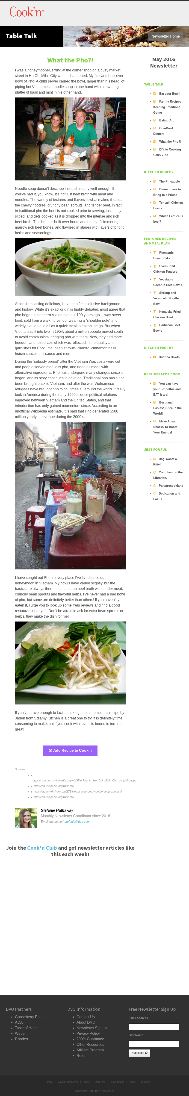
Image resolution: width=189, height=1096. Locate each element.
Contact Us (86, 1017)
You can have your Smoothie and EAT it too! (167, 389)
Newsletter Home (165, 36)
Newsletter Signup (92, 1028)
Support (145, 1082)
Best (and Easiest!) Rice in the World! (167, 408)
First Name (136, 1035)
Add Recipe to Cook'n (72, 750)
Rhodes (21, 1039)
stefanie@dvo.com (77, 821)
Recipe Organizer (68, 1082)
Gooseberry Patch (29, 1017)
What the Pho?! (170, 141)
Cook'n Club (42, 847)
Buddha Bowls (169, 357)
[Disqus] (70, 924)
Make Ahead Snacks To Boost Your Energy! (165, 427)
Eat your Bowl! (169, 93)
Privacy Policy (88, 1033)
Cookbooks (117, 1082)
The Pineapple (169, 181)
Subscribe (138, 1053)
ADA (19, 1022)
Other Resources (90, 1044)
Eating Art (166, 120)
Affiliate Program (90, 1050)
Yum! (133, 1082)
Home (49, 1082)
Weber (20, 1033)
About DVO (86, 1022)
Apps (87, 1082)
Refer (81, 1056)
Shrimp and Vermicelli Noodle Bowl (166, 298)
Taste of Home (26, 1028)
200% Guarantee (90, 1039)
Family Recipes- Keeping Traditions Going (167, 107)
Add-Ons (100, 1082)
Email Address (138, 1018)
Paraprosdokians (171, 485)
